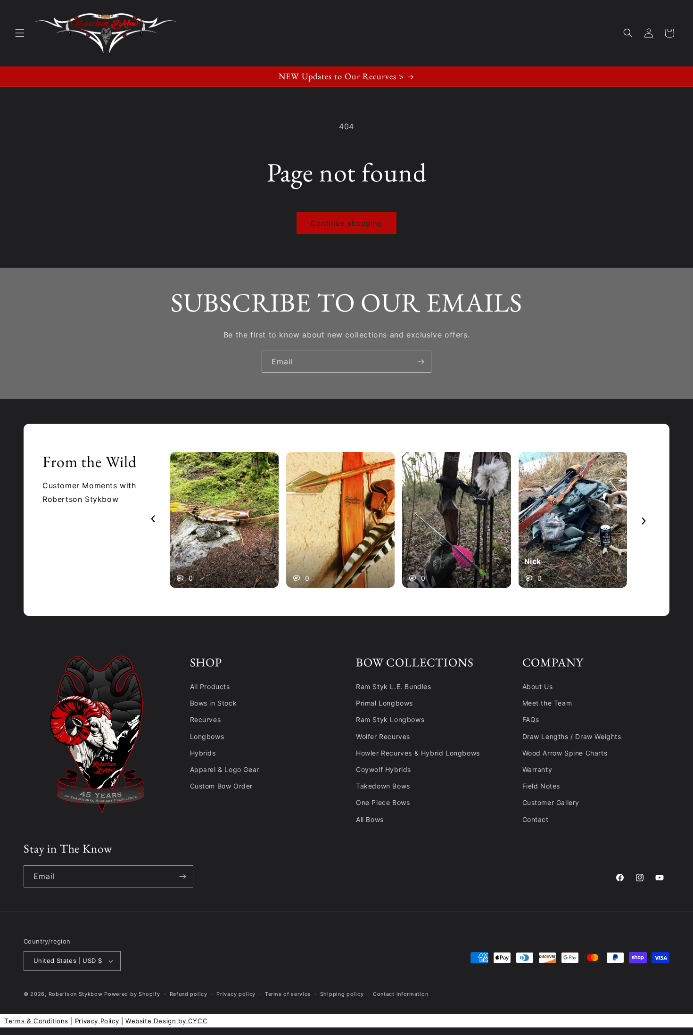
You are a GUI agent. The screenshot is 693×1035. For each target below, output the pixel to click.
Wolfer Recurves (383, 736)
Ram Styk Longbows (390, 719)
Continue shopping (346, 223)
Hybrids (203, 753)
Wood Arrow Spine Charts (565, 753)
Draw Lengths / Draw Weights (571, 736)
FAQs (530, 719)
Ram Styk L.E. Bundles (393, 686)
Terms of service (288, 994)
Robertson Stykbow (76, 994)
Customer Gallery (551, 802)
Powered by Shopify (132, 994)
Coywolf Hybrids (383, 769)
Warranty (537, 769)
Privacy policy (236, 994)
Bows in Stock (213, 703)
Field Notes (541, 786)
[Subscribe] (420, 362)
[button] (19, 33)
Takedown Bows (383, 786)
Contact (535, 819)
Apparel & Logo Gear (224, 769)
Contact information (400, 994)
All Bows (370, 819)
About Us (537, 686)
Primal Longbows (384, 703)
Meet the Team (547, 703)
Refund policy (188, 994)
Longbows (207, 736)
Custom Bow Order (221, 786)
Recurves (205, 719)
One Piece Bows (383, 802)
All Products (210, 686)
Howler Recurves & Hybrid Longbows (418, 753)
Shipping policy (342, 994)
